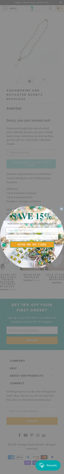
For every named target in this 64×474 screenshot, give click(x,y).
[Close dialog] (61, 208)
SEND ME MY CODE (32, 244)
